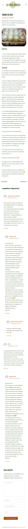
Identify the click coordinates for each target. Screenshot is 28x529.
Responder (6, 228)
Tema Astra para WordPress (21, 527)
